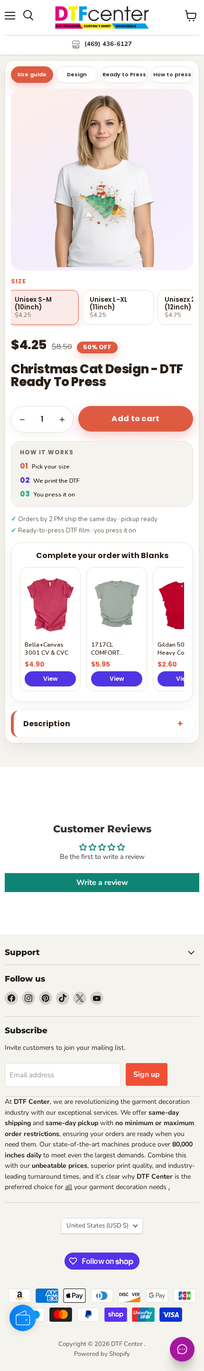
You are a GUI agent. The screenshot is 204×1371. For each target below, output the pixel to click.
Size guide (31, 74)
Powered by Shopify (102, 1354)
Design (77, 74)
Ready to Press (124, 74)
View (50, 679)
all (68, 1186)
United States (97, 1225)
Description (46, 723)
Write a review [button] (102, 882)
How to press (172, 74)
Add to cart (135, 418)
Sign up (146, 1074)
